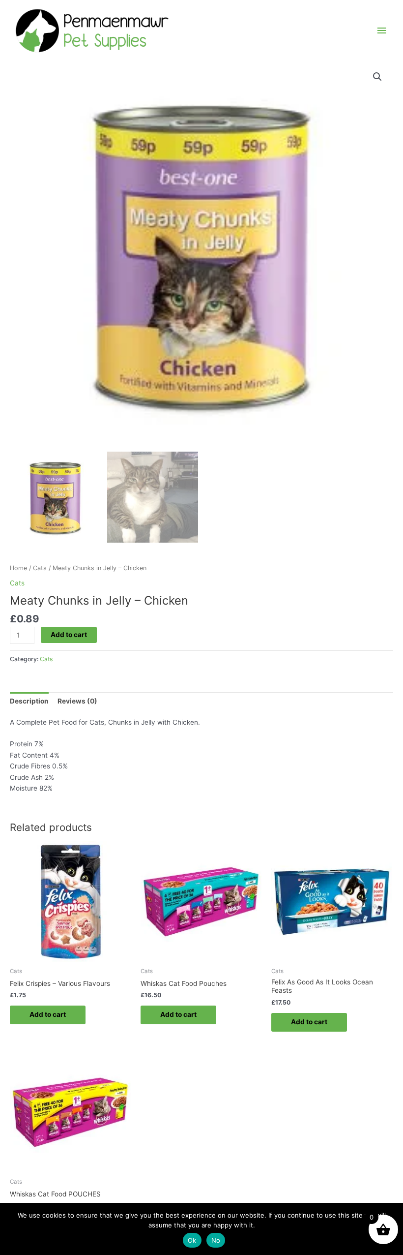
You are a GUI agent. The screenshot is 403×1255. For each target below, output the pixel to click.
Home (18, 568)
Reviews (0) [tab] (77, 701)
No (216, 1240)
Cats (40, 568)
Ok (192, 1240)
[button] (377, 77)
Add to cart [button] (47, 1014)
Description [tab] (29, 701)
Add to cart (69, 635)
